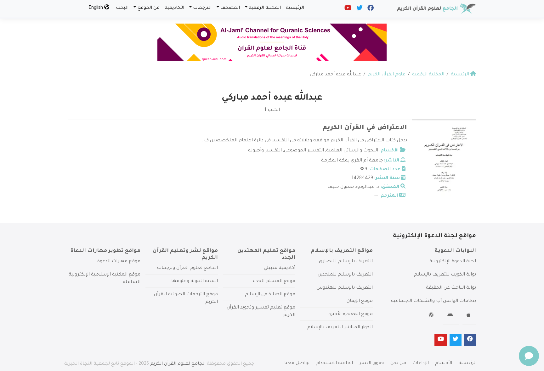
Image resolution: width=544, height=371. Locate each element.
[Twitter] (359, 9)
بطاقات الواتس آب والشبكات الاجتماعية (433, 301)
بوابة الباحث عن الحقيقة (451, 288)
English (96, 8)
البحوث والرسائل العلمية (352, 150)
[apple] (469, 316)
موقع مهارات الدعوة (118, 261)
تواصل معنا (296, 363)
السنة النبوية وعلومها (194, 281)
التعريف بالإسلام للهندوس (344, 288)
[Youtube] (347, 9)
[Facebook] (370, 9)
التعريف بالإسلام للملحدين (345, 274)
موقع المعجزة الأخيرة (350, 314)
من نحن (398, 363)
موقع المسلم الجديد (273, 281)
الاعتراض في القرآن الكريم (364, 128)
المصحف (230, 8)
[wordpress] (432, 316)
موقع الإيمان (360, 301)
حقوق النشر (371, 363)
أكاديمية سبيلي (279, 268)
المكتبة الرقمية (265, 8)
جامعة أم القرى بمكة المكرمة (352, 160)
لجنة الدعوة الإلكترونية (452, 261)
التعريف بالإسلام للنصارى (346, 261)
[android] (451, 316)
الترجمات (202, 8)
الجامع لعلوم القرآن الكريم (178, 364)
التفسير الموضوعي (304, 150)
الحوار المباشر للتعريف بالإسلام (340, 327)
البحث (122, 8)
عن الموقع (149, 8)
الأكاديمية (174, 8)
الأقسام (443, 363)
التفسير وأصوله (265, 150)
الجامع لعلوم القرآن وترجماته (187, 268)
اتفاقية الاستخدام (334, 363)
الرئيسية (295, 8)
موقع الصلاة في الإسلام (270, 294)
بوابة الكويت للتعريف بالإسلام (445, 274)
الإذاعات (420, 363)
